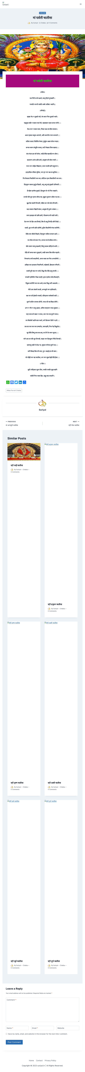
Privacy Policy (50, 1060)
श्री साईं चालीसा (17, 465)
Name (10, 1028)
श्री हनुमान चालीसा (55, 604)
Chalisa (42, 13)
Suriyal (35, 23)
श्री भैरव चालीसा (74, 423)
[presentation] (23, 451)
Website (60, 1028)
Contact (39, 1060)
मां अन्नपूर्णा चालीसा (12, 423)
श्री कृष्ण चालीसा (17, 783)
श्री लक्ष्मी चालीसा (54, 783)
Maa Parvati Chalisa (14, 390)
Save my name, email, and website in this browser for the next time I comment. (37, 1034)
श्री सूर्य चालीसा (17, 961)
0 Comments (53, 23)
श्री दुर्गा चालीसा (54, 961)
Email (35, 1028)
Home (31, 1060)
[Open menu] (81, 4)
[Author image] (29, 23)
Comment (11, 1000)
